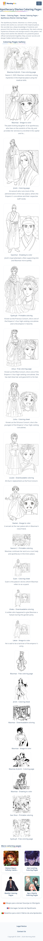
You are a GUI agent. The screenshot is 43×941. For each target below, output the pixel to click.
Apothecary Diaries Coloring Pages (14, 18)
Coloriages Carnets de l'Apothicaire (23, 908)
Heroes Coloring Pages (29, 15)
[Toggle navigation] (39, 3)
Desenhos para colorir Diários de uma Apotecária (23, 913)
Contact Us (21, 931)
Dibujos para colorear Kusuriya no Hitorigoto (23, 903)
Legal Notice (21, 926)
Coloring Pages (13, 15)
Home (3, 15)
